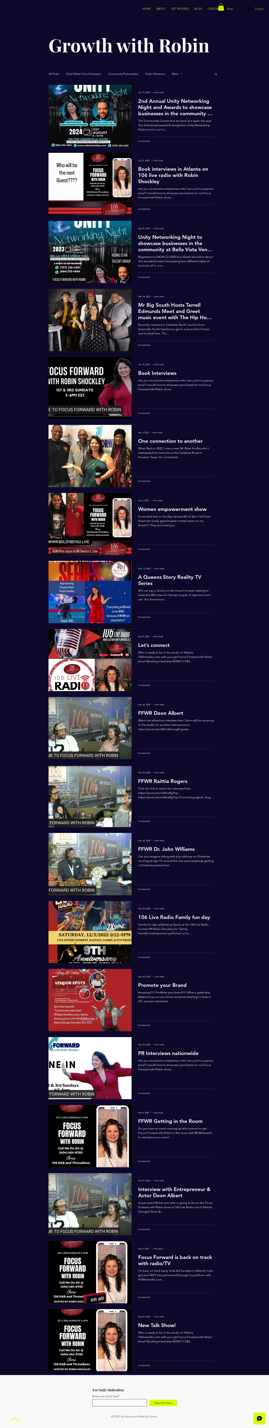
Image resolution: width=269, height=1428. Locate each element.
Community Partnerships (123, 74)
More (175, 74)
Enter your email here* (105, 1396)
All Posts (53, 74)
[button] (221, 7)
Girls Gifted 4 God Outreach (83, 74)
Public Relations (155, 74)
